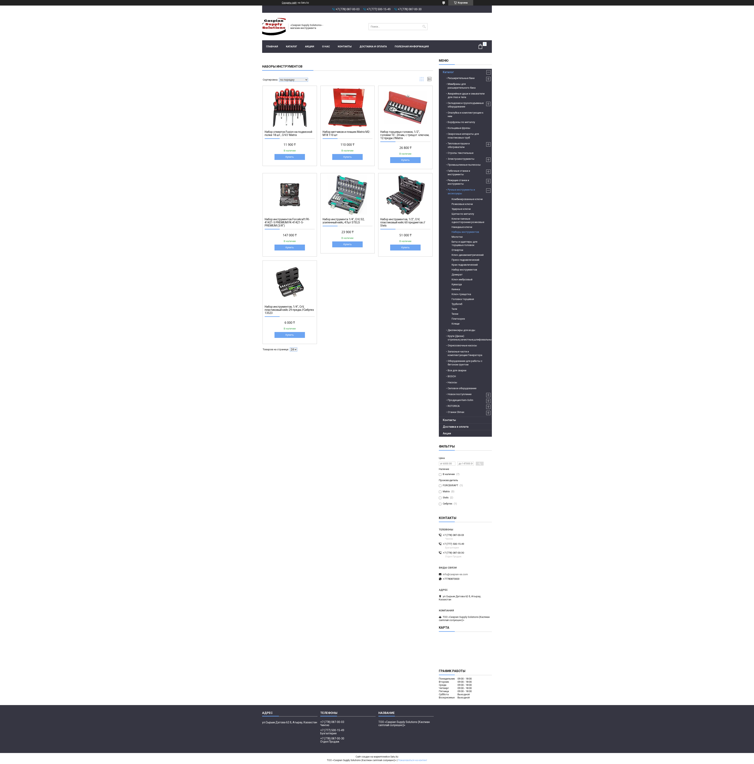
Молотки (457, 236)
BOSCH (452, 376)
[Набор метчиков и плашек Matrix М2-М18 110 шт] (348, 107)
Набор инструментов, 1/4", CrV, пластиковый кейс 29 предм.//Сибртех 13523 (289, 310)
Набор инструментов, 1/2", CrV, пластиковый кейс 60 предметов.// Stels (402, 222)
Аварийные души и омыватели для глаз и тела (466, 95)
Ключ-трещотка (461, 294)
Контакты (345, 46)
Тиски (455, 313)
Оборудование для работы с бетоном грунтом (465, 363)
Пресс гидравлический (465, 259)
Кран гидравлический (465, 264)
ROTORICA (454, 405)
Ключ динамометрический (468, 254)
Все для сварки (457, 370)
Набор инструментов (464, 269)
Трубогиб (457, 304)
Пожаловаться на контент (412, 760)
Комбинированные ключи (467, 199)
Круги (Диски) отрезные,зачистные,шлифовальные (468, 338)
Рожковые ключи (462, 204)
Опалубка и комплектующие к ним (465, 114)
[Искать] (424, 26)
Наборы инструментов (465, 231)
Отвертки (457, 250)
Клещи (455, 323)
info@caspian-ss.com (455, 574)
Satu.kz (394, 756)
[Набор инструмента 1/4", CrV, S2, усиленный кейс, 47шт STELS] (348, 195)
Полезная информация (412, 46)
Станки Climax (456, 412)
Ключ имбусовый (462, 279)
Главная (272, 46)
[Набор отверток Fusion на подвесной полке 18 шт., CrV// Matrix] (290, 107)
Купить (289, 156)
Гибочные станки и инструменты (459, 172)
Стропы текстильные (460, 152)
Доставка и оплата (373, 46)
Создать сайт (289, 2)
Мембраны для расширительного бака (462, 86)
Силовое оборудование (462, 388)
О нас (326, 46)
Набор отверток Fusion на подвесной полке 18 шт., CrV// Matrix (288, 133)
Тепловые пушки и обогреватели (459, 145)
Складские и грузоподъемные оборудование (466, 105)
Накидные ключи (462, 227)
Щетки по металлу (463, 213)
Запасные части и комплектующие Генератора (465, 353)
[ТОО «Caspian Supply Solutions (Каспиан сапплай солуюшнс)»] (274, 26)
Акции (309, 46)
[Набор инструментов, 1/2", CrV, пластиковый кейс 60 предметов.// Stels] (405, 195)
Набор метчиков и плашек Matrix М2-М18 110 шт (346, 133)
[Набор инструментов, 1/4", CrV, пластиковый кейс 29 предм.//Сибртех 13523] (290, 282)
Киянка (456, 289)
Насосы (452, 382)
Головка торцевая (463, 299)
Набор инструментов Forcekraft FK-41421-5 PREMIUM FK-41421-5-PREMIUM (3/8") (287, 222)
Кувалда (457, 284)
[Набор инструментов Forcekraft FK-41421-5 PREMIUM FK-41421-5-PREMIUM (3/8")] (290, 195)
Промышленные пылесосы (464, 164)
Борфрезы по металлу (461, 122)
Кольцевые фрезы (459, 128)
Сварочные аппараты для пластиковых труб (463, 135)
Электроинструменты (461, 158)
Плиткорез (458, 318)
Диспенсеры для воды (461, 330)
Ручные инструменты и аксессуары (461, 191)
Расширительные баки (461, 78)
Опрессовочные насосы (462, 345)
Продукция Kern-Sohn (460, 400)
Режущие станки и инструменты (458, 182)
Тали (454, 308)
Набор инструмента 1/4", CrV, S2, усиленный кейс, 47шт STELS (343, 221)
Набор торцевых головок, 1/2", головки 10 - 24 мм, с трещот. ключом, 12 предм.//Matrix (404, 135)
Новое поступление (459, 394)
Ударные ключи (461, 208)
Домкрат (457, 274)
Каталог (291, 46)
